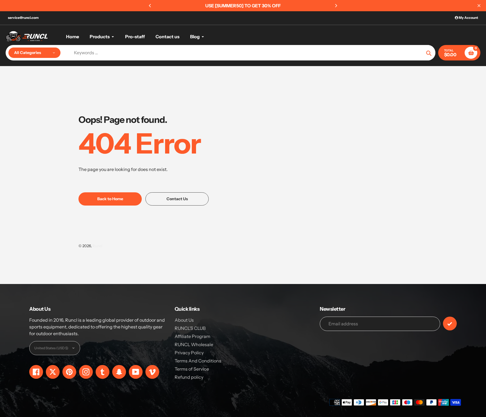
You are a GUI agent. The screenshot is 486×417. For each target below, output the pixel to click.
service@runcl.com (23, 17)
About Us (184, 320)
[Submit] (450, 323)
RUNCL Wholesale (194, 344)
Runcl (97, 246)
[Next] (336, 5)
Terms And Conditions (198, 361)
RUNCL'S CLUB (190, 328)
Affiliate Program (192, 336)
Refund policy (189, 377)
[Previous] (150, 5)
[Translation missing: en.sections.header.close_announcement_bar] (479, 5)
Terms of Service (192, 369)
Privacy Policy (189, 352)
